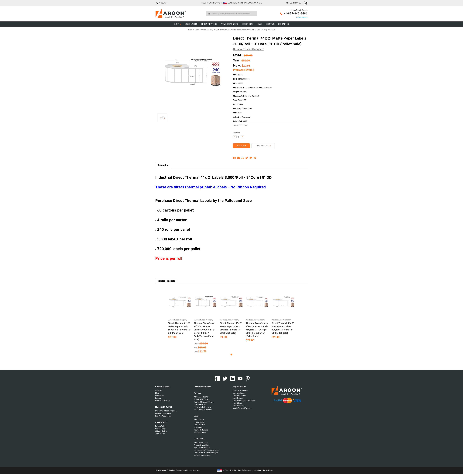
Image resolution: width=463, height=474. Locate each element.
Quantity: (236, 133)
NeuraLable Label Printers (204, 402)
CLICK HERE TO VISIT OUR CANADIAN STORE (245, 3)
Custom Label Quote (163, 413)
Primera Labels (199, 425)
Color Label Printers (240, 390)
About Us (270, 24)
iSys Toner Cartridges (202, 448)
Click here (269, 470)
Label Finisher (238, 398)
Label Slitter (237, 403)
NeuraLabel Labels (201, 430)
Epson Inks (247, 24)
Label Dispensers (239, 396)
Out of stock (179, 304)
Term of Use (160, 434)
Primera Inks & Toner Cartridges (206, 453)
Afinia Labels (199, 420)
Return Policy (160, 429)
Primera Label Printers (202, 407)
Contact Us (283, 24)
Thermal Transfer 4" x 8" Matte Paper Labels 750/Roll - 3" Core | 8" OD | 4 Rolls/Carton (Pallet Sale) (257, 329)
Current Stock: (240, 125)
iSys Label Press (200, 404)
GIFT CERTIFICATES (293, 3)
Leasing (158, 398)
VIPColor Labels (200, 432)
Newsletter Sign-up (162, 401)
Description (163, 165)
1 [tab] (231, 354)
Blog (157, 393)
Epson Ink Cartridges (202, 445)
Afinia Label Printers (201, 397)
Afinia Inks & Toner (201, 443)
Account (162, 3)
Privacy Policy (160, 426)
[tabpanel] (180, 312)
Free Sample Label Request (165, 411)
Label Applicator (239, 393)
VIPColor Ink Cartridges (202, 455)
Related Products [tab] (166, 281)
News (259, 24)
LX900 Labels (191, 24)
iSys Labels (198, 427)
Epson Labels (199, 422)
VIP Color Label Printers (203, 409)
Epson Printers (209, 24)
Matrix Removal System (242, 408)
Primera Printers (229, 24)
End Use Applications (163, 416)
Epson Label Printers (202, 399)
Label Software (239, 406)
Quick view (180, 300)
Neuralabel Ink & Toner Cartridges (206, 450)
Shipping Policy (161, 431)
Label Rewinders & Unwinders (244, 401)
